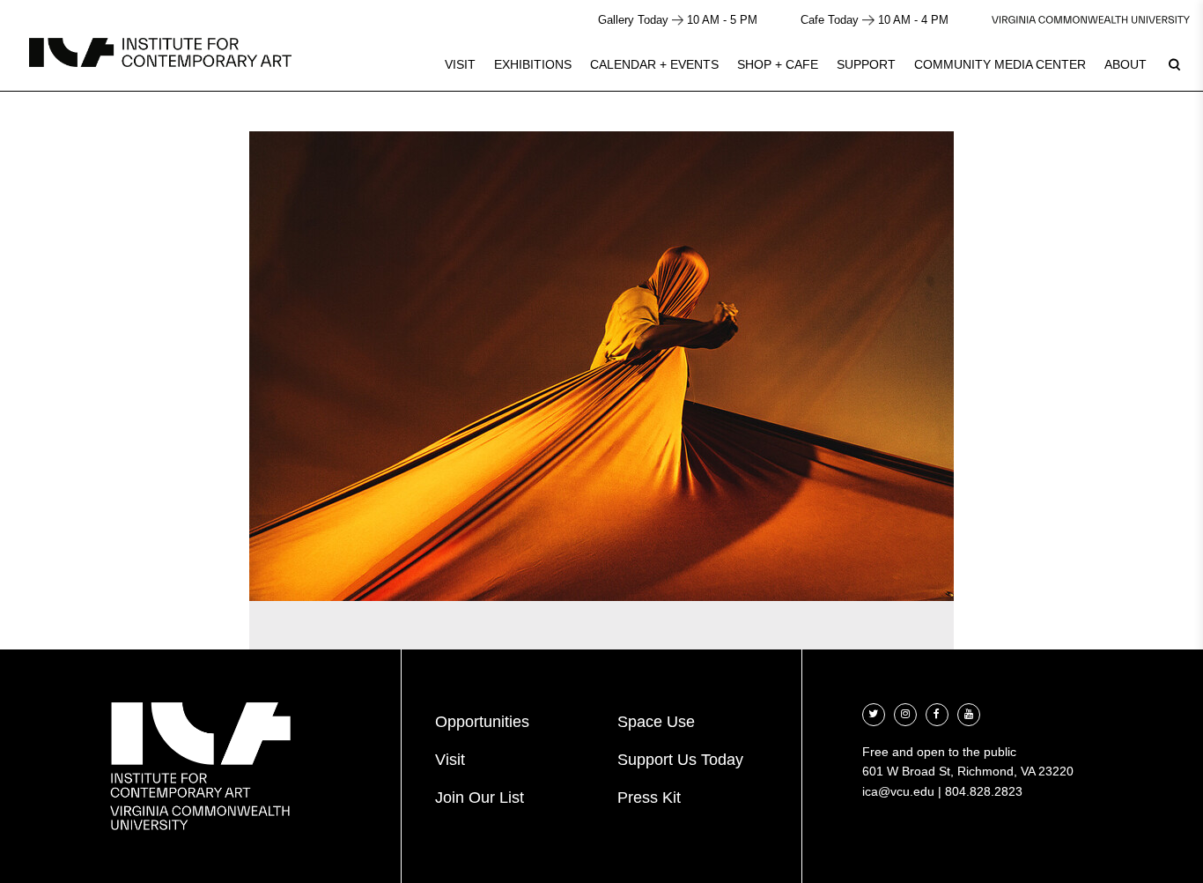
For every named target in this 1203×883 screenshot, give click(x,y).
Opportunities (482, 722)
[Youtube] (968, 712)
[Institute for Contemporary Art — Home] (160, 52)
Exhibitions (533, 64)
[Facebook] (937, 712)
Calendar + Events (654, 64)
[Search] (1174, 64)
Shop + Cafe (777, 64)
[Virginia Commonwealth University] (1091, 19)
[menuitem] (460, 64)
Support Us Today (680, 759)
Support (866, 64)
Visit (460, 64)
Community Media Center (1000, 64)
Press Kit (649, 797)
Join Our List (479, 797)
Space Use (656, 722)
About (1125, 64)
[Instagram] (905, 712)
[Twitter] (873, 712)
